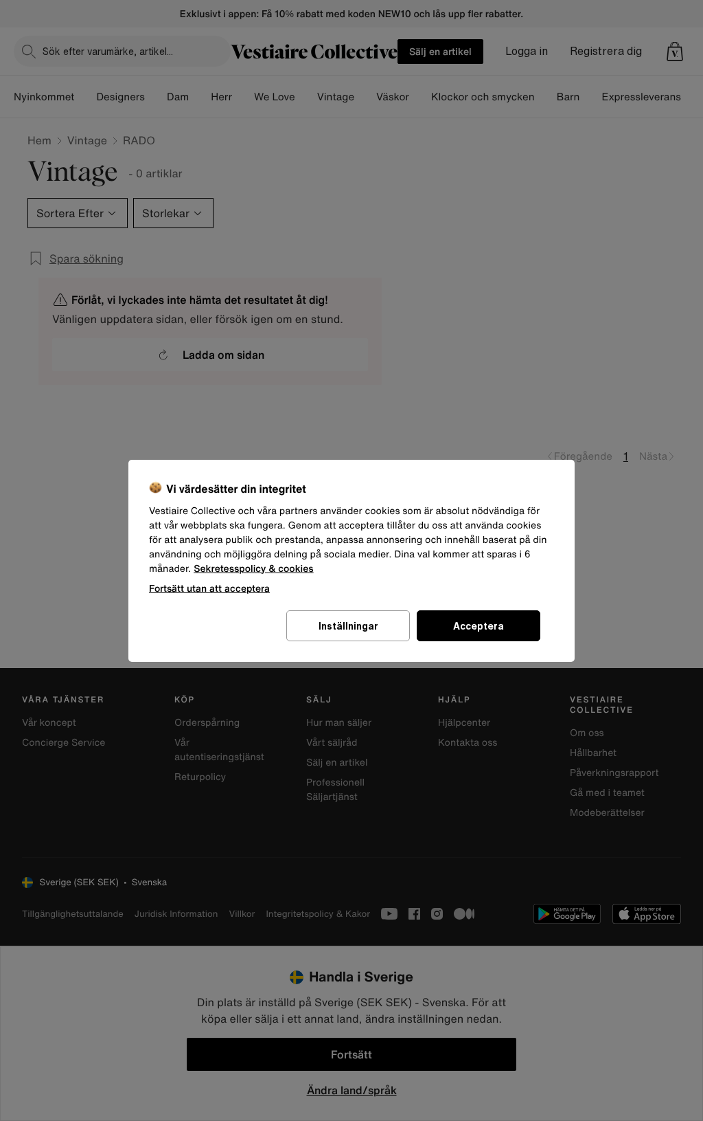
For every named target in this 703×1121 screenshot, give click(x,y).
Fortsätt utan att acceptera (209, 588)
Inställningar (348, 626)
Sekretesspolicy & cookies (254, 569)
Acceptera (478, 626)
